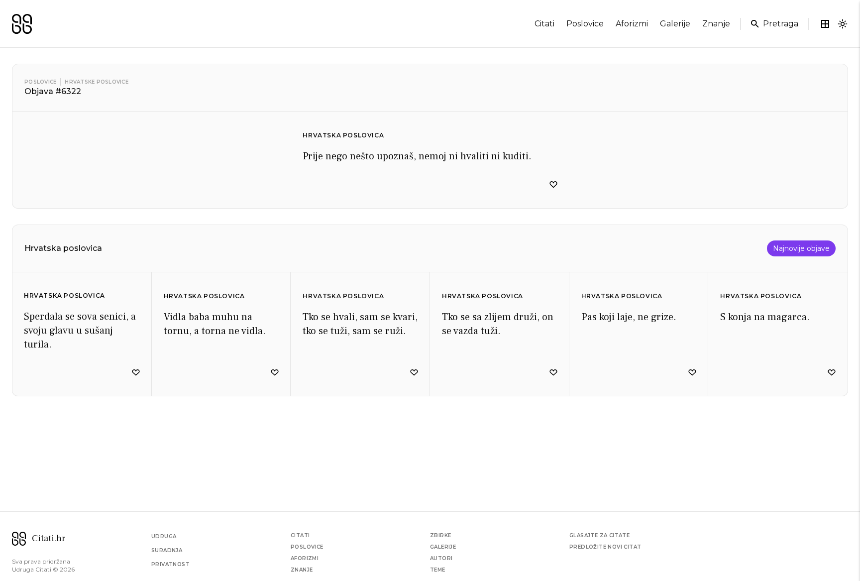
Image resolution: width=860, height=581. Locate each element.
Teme (437, 570)
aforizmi (632, 23)
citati (544, 23)
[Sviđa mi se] (553, 184)
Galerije (443, 547)
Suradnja (166, 550)
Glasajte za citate (599, 535)
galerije (675, 23)
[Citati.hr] (22, 24)
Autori (441, 558)
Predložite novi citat (605, 547)
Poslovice (40, 82)
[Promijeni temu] (842, 23)
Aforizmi (305, 558)
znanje (716, 23)
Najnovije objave (801, 248)
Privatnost (170, 564)
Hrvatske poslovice (96, 82)
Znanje (302, 570)
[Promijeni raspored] (825, 23)
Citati (300, 535)
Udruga (163, 536)
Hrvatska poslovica (343, 135)
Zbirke (440, 535)
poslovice (585, 23)
